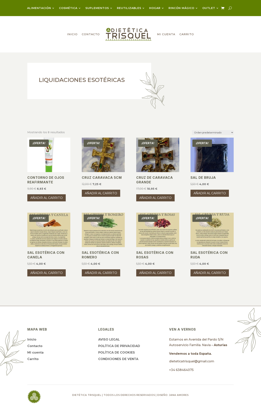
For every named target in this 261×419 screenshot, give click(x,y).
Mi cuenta (166, 34)
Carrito (186, 34)
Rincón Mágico (181, 8)
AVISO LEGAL (109, 339)
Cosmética (68, 8)
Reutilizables (129, 8)
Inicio (72, 34)
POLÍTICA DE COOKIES (116, 352)
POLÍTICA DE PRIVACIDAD (119, 346)
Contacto (91, 34)
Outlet (208, 8)
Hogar (154, 8)
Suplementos (97, 8)
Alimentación (39, 8)
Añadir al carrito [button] (46, 198)
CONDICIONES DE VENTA (118, 359)
